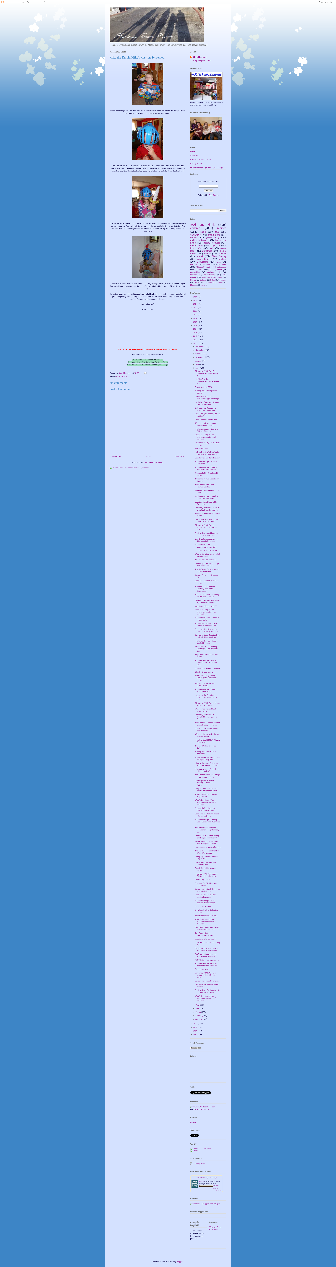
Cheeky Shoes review (204, 672)
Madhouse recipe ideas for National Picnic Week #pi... (207, 964)
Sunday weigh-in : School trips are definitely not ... (207, 890)
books (203, 232)
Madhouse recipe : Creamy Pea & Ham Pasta (206, 690)
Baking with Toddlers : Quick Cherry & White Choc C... (206, 520)
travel (200, 256)
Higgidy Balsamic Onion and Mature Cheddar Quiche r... (207, 764)
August (198, 361)
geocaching (195, 272)
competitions (196, 245)
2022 (195, 311)
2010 (195, 1031)
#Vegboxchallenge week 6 (206, 939)
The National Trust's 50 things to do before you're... (207, 776)
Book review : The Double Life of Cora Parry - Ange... (207, 991)
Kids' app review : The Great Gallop (148, 362)
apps (219, 262)
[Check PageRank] (195, 1048)
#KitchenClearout (203, 267)
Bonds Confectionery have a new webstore (206, 729)
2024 (195, 304)
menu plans (214, 235)
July (197, 364)
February (199, 1016)
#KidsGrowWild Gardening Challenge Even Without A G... (206, 649)
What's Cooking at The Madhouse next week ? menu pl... (205, 437)
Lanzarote (208, 282)
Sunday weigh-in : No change (207, 981)
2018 (195, 325)
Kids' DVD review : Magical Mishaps (147, 365)
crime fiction (203, 259)
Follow (193, 1122)
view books (219, 1191)
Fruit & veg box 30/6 (203, 387)
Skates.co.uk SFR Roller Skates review (205, 684)
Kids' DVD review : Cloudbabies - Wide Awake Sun (207, 381)
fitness (219, 269)
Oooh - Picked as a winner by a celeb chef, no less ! (207, 928)
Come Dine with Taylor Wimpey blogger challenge (207, 397)
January (199, 1019)
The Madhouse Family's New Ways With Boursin (207, 852)
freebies (222, 259)
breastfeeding (209, 275)
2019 (195, 322)
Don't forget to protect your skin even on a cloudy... (206, 955)
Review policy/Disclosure (200, 159)
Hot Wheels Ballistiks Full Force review (205, 863)
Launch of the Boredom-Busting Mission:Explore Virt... (206, 697)
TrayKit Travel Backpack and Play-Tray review (207, 570)
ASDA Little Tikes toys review (207, 960)
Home (148, 456)
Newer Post (116, 456)
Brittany (203, 280)
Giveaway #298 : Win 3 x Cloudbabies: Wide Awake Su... (206, 373)
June (197, 368)
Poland (213, 280)
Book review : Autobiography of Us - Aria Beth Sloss (207, 534)
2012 (195, 1024)
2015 (195, 336)
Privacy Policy (196, 163)
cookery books (214, 272)
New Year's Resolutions (212, 277)
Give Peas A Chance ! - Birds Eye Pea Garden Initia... (207, 601)
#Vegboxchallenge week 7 (206, 606)
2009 (195, 1034)
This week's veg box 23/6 (205, 560)
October (199, 354)
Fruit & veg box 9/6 (203, 880)
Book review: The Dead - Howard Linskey (205, 486)
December (200, 346)
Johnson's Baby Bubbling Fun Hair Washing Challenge (207, 636)
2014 (195, 340)
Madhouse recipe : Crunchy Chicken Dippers (206, 430)
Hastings (223, 280)
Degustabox (203, 262)
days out (215, 245)
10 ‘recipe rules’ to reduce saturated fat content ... (205, 424)
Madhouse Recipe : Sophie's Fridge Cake (207, 619)
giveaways (195, 235)
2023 (195, 308)
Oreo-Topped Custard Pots (206, 420)
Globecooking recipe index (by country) (206, 167)
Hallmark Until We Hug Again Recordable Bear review (207, 453)
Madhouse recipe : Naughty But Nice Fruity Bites (206, 497)
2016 (195, 333)
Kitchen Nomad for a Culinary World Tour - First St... (207, 595)
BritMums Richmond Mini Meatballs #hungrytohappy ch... (207, 830)
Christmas (207, 251)
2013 (195, 343)
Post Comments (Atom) (153, 463)
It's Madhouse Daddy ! (147, 360)
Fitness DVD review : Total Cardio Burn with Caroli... (206, 624)
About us (194, 155)
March (198, 1012)
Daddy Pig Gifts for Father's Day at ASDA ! (206, 858)
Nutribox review (201, 448)
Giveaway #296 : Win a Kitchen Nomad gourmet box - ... (206, 527)
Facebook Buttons (201, 1109)
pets (210, 269)
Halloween (222, 264)
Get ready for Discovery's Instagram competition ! (205, 409)
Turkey (197, 282)
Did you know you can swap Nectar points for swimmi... (207, 789)
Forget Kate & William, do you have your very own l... (207, 758)
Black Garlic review (203, 906)
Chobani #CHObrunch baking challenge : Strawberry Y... (207, 837)
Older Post (179, 456)
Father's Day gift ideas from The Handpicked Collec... (206, 842)
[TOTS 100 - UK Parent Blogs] (201, 1148)
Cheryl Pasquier (200, 57)
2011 (195, 1027)
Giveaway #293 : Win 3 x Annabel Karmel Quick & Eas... (206, 717)
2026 (195, 297)
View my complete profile (200, 60)
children (119, 376)
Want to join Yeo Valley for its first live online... (207, 735)
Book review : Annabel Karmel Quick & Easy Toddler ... (207, 724)
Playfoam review (202, 969)
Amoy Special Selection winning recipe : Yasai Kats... (205, 782)
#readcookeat (220, 267)
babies (193, 237)
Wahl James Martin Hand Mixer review (205, 710)
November (200, 350)
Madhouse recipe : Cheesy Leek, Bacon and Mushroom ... (207, 822)
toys (125, 376)
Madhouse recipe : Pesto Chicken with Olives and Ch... (206, 662)
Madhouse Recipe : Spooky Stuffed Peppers (206, 642)
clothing (222, 253)
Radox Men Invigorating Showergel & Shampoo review (205, 677)
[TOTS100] (195, 1150)
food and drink (202, 224)
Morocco (193, 285)
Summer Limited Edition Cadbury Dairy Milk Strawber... (205, 588)
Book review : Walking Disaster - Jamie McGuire (207, 815)
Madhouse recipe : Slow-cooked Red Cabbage (205, 902)
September (200, 357)
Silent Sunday (219, 256)
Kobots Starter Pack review (206, 916)
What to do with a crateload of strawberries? (207, 555)
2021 (195, 315)
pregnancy (207, 264)
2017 (195, 329)
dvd (210, 248)
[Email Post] (145, 373)
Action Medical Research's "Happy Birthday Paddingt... (207, 630)
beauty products (212, 243)
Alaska (203, 285)
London (219, 282)
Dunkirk (193, 275)
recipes (221, 228)
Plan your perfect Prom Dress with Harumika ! (207, 770)
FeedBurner (214, 195)
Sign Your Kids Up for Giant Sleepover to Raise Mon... (206, 949)
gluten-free (199, 269)
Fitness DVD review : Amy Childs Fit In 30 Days (205, 809)
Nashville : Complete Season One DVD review (207, 403)
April (197, 1008)
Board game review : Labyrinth (207, 668)
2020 (195, 318)
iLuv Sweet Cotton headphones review (204, 934)
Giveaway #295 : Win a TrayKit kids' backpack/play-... (207, 564)
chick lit (193, 264)
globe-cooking (212, 237)
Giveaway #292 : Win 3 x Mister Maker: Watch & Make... (205, 975)
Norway (193, 280)
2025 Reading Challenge (206, 1177)
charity (207, 253)
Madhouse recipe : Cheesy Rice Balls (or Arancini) (206, 468)
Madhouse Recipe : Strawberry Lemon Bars (206, 546)
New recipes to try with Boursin (207, 847)
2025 (195, 300)
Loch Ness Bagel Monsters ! (206, 550)
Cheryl (201, 1181)
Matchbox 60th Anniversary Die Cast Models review (206, 875)
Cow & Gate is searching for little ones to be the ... (206, 540)
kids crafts (195, 248)
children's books (198, 240)
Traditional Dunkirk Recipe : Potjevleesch (206, 795)
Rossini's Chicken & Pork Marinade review (205, 896)
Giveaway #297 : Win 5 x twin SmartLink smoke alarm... (207, 509)
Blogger (180, 1262)
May (197, 1005)
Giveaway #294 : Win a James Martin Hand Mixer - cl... (207, 704)
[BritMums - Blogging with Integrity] (205, 1204)
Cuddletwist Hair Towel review (207, 458)
